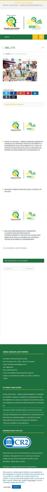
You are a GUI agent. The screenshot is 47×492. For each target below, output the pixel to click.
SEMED (8, 54)
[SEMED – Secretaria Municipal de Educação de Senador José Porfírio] (23, 22)
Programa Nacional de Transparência (24, 467)
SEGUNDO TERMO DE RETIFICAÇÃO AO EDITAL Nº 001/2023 (24, 5)
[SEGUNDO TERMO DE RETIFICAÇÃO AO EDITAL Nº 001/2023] (23, 174)
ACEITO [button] (16, 487)
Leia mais (31, 480)
